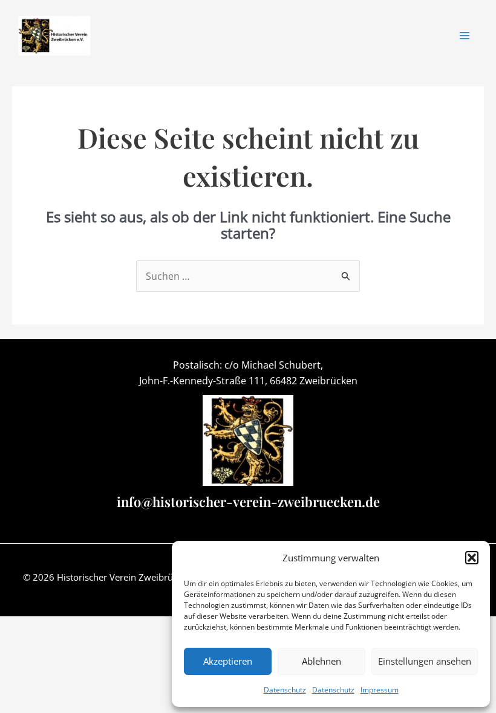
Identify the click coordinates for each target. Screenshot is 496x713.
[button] (472, 558)
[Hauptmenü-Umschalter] (464, 35)
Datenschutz (285, 690)
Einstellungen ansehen (424, 661)
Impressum (380, 690)
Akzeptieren (227, 661)
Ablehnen (321, 661)
